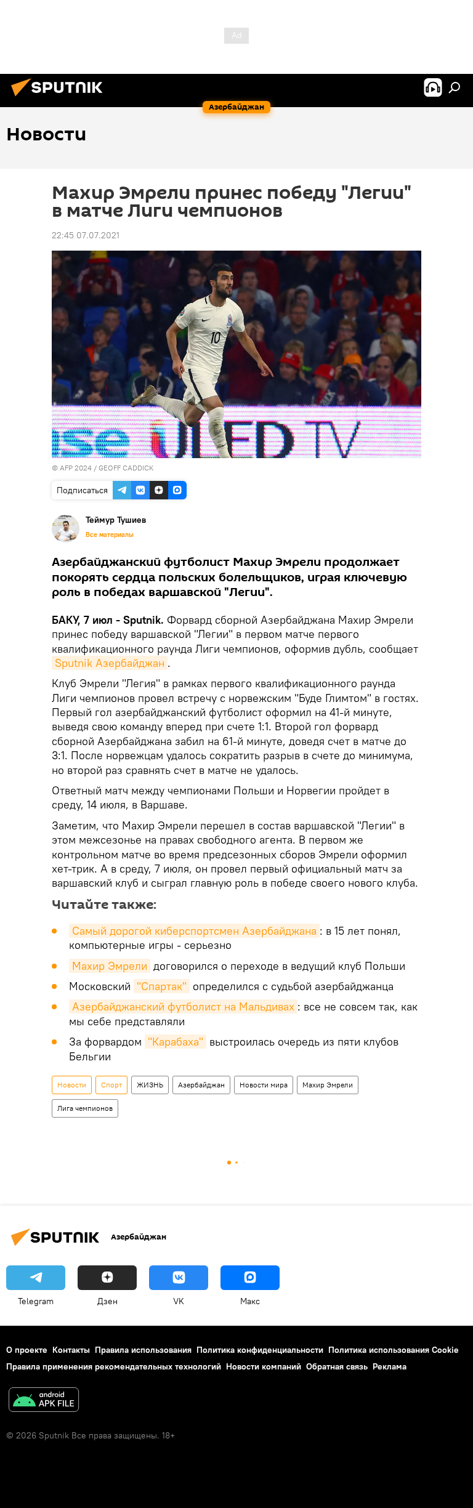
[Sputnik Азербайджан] (60, 97)
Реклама (389, 1366)
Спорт (111, 1084)
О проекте (26, 1349)
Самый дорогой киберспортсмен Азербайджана (194, 931)
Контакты (71, 1349)
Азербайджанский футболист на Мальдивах (183, 1006)
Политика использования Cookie (393, 1349)
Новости (71, 1084)
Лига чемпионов (85, 1108)
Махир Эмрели (109, 966)
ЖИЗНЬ (150, 1084)
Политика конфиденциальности (259, 1349)
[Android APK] (44, 1401)
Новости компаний (263, 1366)
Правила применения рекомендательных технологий (113, 1366)
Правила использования (143, 1349)
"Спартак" (162, 986)
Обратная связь (337, 1366)
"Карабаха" (175, 1041)
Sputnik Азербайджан (109, 663)
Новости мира (264, 1084)
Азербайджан (201, 1084)
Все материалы (110, 534)
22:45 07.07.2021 (85, 235)
